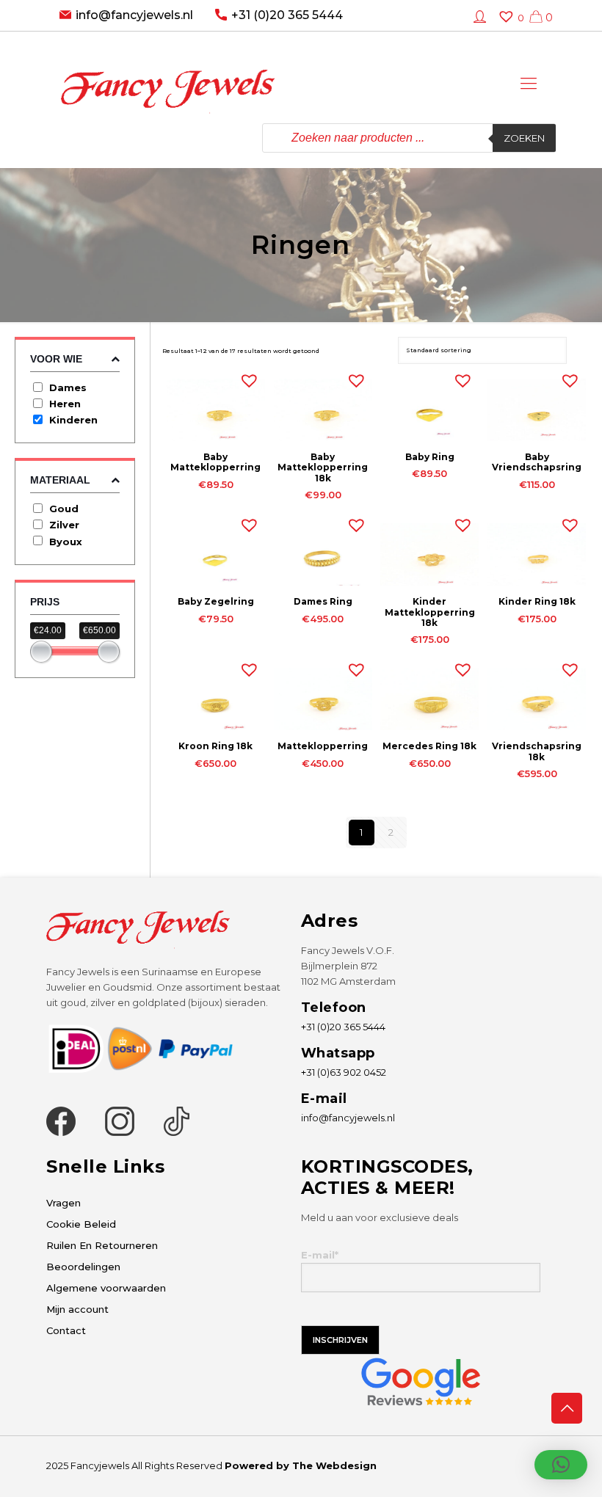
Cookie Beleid (81, 1224)
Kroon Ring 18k (215, 745)
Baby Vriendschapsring (536, 462)
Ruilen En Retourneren (102, 1245)
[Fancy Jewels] (168, 77)
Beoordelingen (83, 1266)
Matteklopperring (323, 745)
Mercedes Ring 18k (429, 745)
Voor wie (56, 359)
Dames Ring (323, 601)
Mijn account (77, 1309)
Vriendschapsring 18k (536, 751)
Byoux (65, 541)
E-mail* (319, 1255)
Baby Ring (429, 456)
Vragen (63, 1203)
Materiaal (60, 480)
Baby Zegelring (216, 601)
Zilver (64, 525)
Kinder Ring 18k (537, 601)
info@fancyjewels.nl (134, 15)
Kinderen (73, 420)
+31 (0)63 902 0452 (343, 1072)
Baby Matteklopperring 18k (323, 467)
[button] (246, 377)
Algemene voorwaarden (106, 1288)
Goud (64, 508)
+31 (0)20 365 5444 (287, 15)
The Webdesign (334, 1465)
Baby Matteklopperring (215, 462)
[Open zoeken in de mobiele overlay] (409, 138)
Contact (66, 1330)
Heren (65, 403)
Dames (68, 387)
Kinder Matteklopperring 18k (430, 612)
